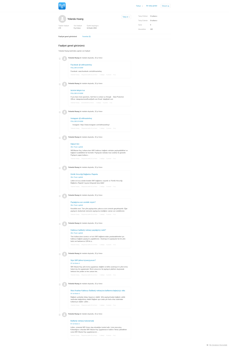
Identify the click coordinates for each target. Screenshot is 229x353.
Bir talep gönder (151, 6)
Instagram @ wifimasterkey (81, 118)
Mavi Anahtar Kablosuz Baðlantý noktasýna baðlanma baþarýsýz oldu (98, 291)
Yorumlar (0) (86, 36)
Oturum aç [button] (165, 6)
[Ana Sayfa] (62, 6)
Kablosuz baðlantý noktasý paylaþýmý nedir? (88, 230)
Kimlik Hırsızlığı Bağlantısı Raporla (84, 174)
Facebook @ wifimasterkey (81, 65)
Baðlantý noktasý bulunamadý (82, 321)
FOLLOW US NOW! (77, 68)
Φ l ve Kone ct (75, 263)
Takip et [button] (125, 17)
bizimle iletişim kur (78, 90)
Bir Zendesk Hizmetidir (218, 345)
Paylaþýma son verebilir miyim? (83, 202)
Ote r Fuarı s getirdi (77, 147)
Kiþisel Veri (75, 144)
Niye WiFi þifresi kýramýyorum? (83, 260)
